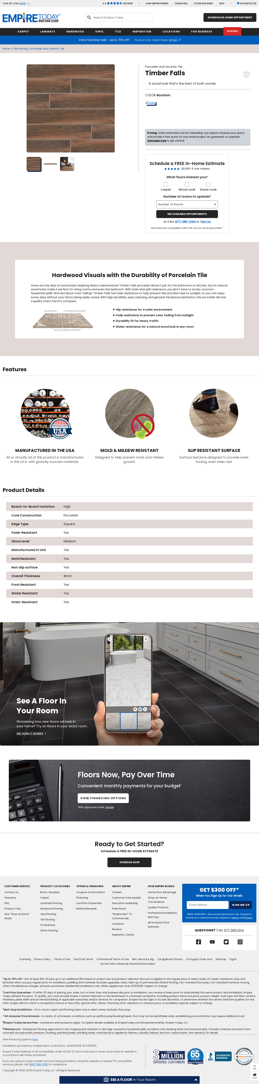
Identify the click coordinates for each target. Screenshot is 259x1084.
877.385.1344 (234, 930)
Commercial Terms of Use (112, 959)
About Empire (121, 886)
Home (6, 48)
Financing (181, 3)
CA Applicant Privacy (170, 959)
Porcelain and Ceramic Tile (47, 48)
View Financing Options (103, 798)
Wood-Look (186, 190)
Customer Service (17, 886)
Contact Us (11, 892)
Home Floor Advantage (162, 892)
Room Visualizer (50, 892)
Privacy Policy (42, 959)
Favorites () (248, 3)
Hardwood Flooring (51, 908)
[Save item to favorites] (246, 73)
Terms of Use (62, 959)
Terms (235, 917)
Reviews (118, 3)
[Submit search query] (88, 17)
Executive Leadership (125, 903)
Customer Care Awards (126, 897)
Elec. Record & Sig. (143, 959)
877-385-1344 (185, 222)
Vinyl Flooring (48, 914)
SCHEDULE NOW (129, 862)
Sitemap (221, 959)
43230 (22, 3)
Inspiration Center (123, 934)
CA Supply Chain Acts (199, 959)
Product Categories (55, 886)
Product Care (12, 908)
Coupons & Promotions (90, 892)
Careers (117, 892)
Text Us (205, 222)
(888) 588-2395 (38, 1064)
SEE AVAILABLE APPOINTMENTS (187, 214)
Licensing (25, 959)
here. (35, 1039)
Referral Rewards (86, 908)
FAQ (6, 903)
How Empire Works (161, 886)
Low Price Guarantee (89, 903)
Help (221, 3)
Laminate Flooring (51, 903)
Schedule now (156, 140)
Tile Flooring (20, 48)
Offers (232, 31)
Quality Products (158, 907)
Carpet (166, 190)
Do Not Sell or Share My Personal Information (128, 964)
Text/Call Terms (83, 959)
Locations (118, 924)
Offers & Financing (89, 886)
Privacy (248, 917)
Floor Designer (203, 3)
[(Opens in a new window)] (219, 1056)
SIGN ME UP (240, 905)
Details (110, 807)
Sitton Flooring (49, 930)
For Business (47, 925)
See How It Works (30, 733)
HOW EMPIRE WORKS (157, 3)
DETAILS (173, 40)
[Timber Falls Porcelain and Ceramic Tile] (71, 108)
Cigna (232, 959)
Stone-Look (208, 190)
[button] (129, 1080)
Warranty (10, 897)
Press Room (119, 908)
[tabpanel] (129, 299)
